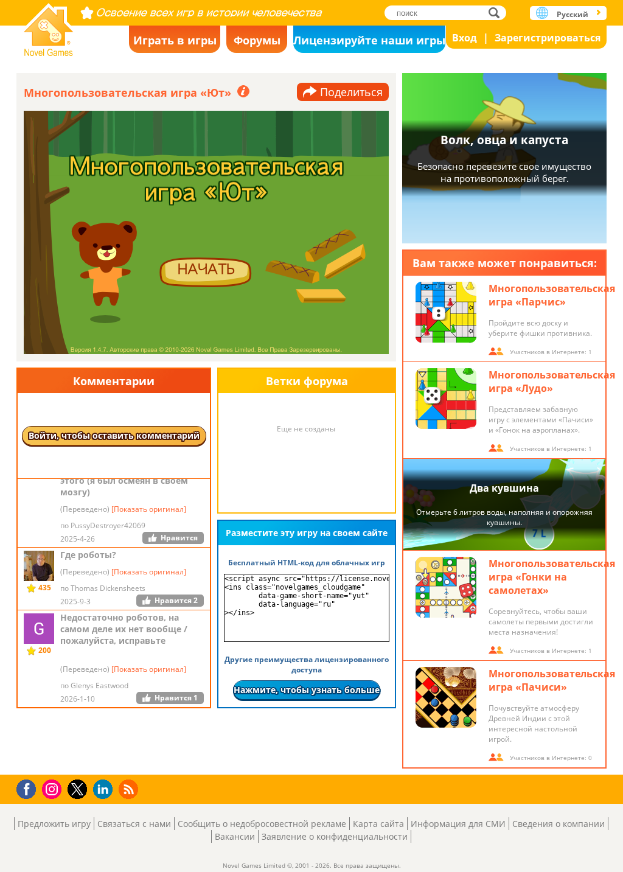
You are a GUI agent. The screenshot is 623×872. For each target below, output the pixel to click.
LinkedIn (105, 789)
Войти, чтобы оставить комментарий (114, 435)
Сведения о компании (558, 823)
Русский (572, 14)
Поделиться (351, 92)
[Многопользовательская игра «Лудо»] (446, 398)
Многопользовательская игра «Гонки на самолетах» (552, 577)
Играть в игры (175, 40)
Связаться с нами (134, 823)
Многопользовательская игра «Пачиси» (552, 680)
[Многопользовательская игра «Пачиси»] (446, 697)
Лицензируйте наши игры (369, 40)
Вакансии (235, 836)
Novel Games (48, 26)
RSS (130, 789)
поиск (497, 12)
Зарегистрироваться (547, 37)
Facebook (29, 788)
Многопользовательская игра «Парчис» (552, 295)
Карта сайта (378, 823)
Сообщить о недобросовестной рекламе (262, 823)
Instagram (53, 788)
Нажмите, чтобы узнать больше (307, 690)
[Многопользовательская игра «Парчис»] (446, 312)
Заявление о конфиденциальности (335, 836)
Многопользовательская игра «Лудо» (552, 381)
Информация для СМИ (458, 823)
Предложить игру (54, 823)
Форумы (257, 40)
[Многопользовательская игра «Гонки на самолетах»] (446, 587)
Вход (464, 37)
